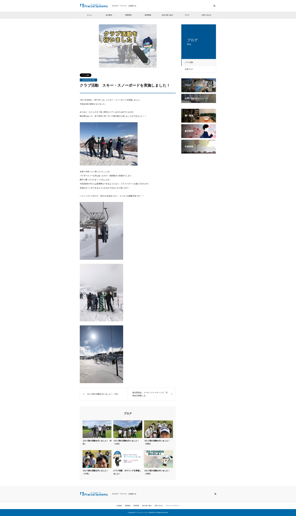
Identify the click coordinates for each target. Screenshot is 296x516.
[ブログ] (198, 90)
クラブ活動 (189, 62)
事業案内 (128, 15)
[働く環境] (198, 121)
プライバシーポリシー (173, 506)
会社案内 (109, 15)
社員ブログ (189, 69)
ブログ (187, 15)
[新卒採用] (198, 136)
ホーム (89, 15)
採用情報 (148, 15)
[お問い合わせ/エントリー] (198, 101)
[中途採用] (198, 152)
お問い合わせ (206, 15)
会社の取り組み (167, 15)
